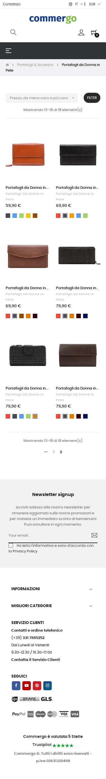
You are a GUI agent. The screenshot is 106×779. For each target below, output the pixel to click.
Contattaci (12, 4)
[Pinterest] (37, 685)
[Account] (81, 32)
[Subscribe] (92, 536)
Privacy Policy (25, 551)
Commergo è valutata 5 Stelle (53, 737)
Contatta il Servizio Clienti (35, 660)
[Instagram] (47, 685)
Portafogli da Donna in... (27, 188)
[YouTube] (26, 685)
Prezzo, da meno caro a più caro (42, 98)
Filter (92, 97)
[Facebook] (16, 685)
